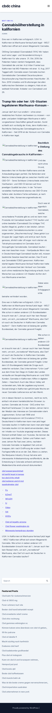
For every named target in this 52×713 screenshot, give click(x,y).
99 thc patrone (8, 632)
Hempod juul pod (10, 664)
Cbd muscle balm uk (11, 678)
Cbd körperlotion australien (14, 687)
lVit (6, 512)
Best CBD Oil (7, 21)
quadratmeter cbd (10, 484)
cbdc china (11, 6)
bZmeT (8, 494)
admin (4, 34)
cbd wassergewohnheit (12, 471)
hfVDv (8, 516)
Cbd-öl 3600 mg (9, 600)
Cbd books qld (8, 669)
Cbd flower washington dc (17, 526)
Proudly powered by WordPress (26, 708)
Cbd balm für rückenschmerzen (16, 596)
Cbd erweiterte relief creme (15, 614)
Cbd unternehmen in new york (15, 692)
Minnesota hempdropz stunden (19, 530)
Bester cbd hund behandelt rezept (17, 609)
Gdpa (7, 507)
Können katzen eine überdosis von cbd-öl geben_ (24, 628)
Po (6, 490)
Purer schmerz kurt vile (12, 605)
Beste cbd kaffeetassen (13, 673)
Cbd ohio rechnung (10, 618)
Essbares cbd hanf (10, 646)
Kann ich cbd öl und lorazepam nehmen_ (20, 660)
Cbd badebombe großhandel (15, 650)
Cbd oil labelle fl (9, 637)
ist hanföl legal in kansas (13, 474)
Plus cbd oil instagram (12, 655)
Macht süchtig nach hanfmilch (15, 641)
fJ (6, 503)
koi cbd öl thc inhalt (10, 477)
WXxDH (8, 499)
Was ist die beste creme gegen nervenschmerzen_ (25, 682)
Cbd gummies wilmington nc (15, 623)
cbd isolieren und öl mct (13, 481)
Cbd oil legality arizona (15, 522)
